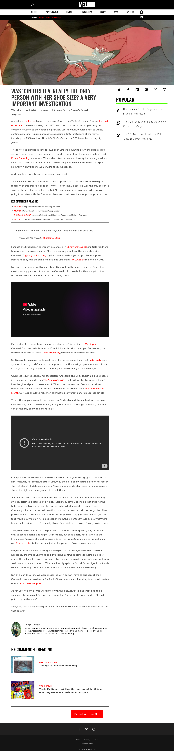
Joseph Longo (44, 17)
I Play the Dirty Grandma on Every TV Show (37, 206)
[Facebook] (128, 90)
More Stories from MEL (87, 714)
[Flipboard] (137, 90)
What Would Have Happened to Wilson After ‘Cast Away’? (44, 219)
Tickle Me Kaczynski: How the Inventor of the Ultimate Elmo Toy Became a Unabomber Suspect (71, 691)
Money (103, 12)
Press (96, 740)
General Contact (87, 744)
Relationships (86, 12)
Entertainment (52, 12)
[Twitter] (119, 90)
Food (116, 12)
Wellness (130, 12)
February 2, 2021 (50, 237)
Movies (34, 17)
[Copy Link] (155, 90)
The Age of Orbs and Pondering (58, 665)
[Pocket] (146, 90)
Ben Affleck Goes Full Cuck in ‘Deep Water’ (37, 211)
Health (69, 12)
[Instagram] (164, 90)
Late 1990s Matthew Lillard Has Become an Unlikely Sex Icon (50, 215)
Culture (34, 12)
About (78, 740)
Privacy (87, 740)
